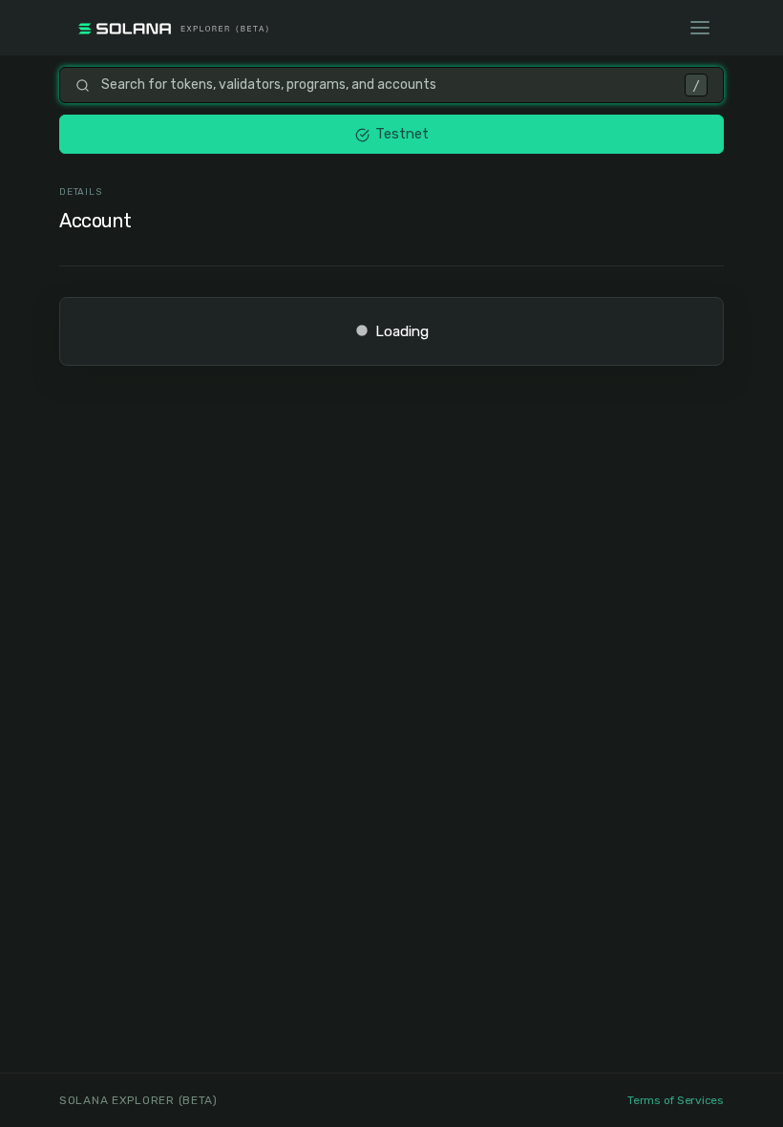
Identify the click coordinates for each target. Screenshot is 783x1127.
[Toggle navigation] (700, 27)
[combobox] (387, 85)
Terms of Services (675, 1100)
